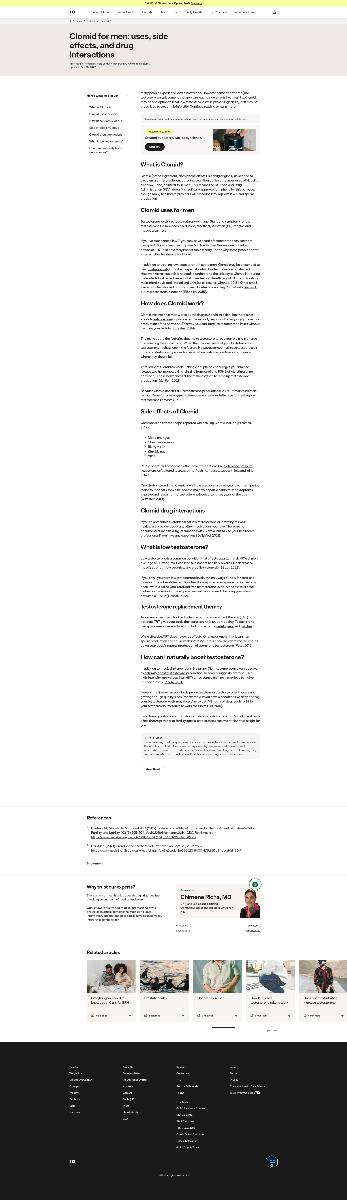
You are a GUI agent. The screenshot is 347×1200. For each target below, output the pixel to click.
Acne (151, 455)
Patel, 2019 (243, 645)
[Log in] (275, 12)
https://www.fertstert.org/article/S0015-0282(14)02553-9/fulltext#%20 (143, 837)
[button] (109, 96)
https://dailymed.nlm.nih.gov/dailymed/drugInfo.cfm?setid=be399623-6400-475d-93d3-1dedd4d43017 (166, 850)
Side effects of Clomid (104, 127)
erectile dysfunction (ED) (214, 226)
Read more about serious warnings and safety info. (219, 119)
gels (230, 626)
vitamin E (250, 287)
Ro (70, 21)
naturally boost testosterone (165, 673)
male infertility (158, 269)
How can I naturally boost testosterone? (106, 150)
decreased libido (183, 226)
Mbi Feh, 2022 (169, 380)
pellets (221, 626)
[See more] (275, 1031)
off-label (249, 180)
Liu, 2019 (214, 706)
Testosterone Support (98, 21)
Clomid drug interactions (105, 134)
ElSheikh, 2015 (194, 291)
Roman (79, 21)
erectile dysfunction (206, 567)
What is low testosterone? (106, 141)
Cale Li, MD (254, 925)
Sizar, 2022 (230, 567)
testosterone (162, 319)
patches (246, 626)
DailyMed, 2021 (208, 535)
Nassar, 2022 (177, 595)
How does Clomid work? (105, 121)
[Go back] (268, 1031)
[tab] (101, 12)
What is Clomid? (100, 107)
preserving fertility (226, 102)
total (180, 586)
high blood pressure (238, 466)
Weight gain (156, 451)
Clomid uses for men (103, 114)
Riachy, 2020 (174, 682)
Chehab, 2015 (227, 282)
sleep (178, 697)
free (193, 586)
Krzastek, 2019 (183, 328)
